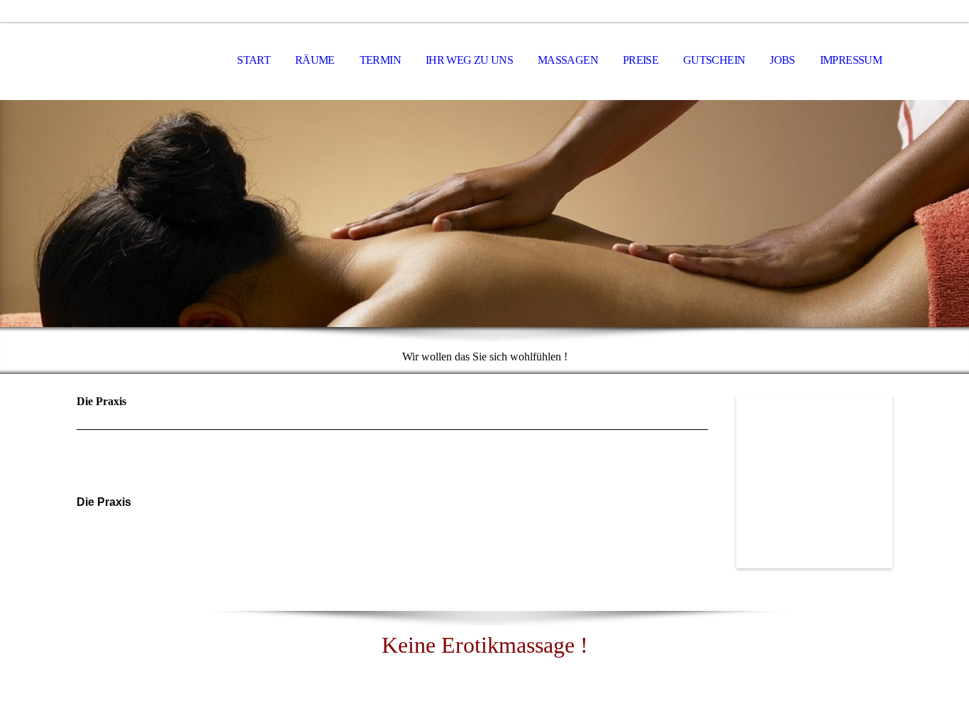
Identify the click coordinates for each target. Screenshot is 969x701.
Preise (640, 60)
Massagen (568, 60)
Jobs (782, 60)
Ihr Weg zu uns (469, 60)
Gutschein (714, 60)
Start (253, 60)
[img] (147, 61)
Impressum (851, 60)
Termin (380, 60)
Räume (315, 60)
